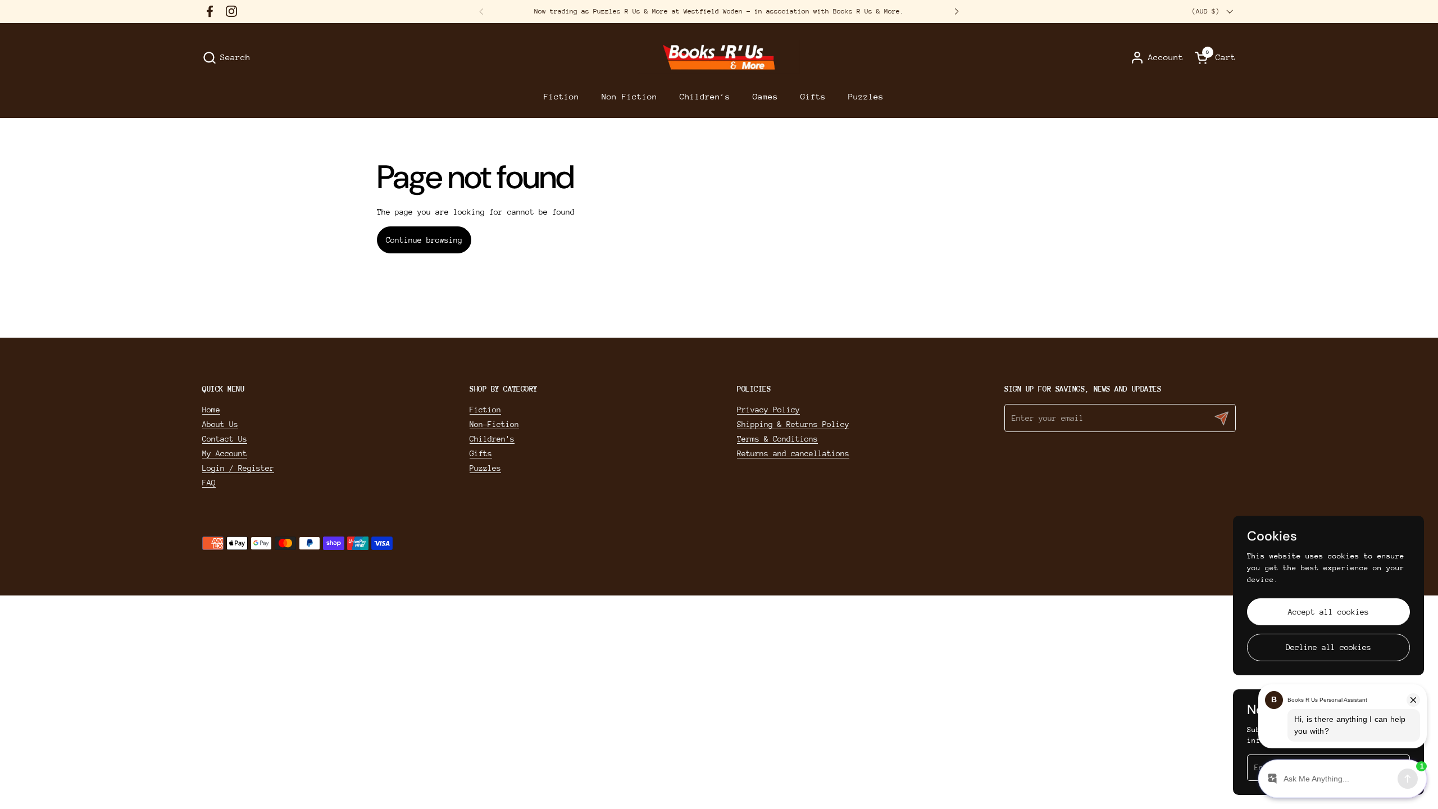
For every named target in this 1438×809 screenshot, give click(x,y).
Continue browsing (424, 239)
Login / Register (238, 467)
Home (211, 409)
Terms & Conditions (777, 438)
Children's (492, 438)
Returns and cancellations (793, 453)
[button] (226, 58)
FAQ (209, 482)
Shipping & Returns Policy (793, 424)
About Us (220, 424)
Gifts (481, 453)
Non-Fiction (494, 424)
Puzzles (485, 467)
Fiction (485, 409)
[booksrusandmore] (718, 57)
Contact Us (224, 438)
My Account (224, 453)
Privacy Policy (768, 409)
